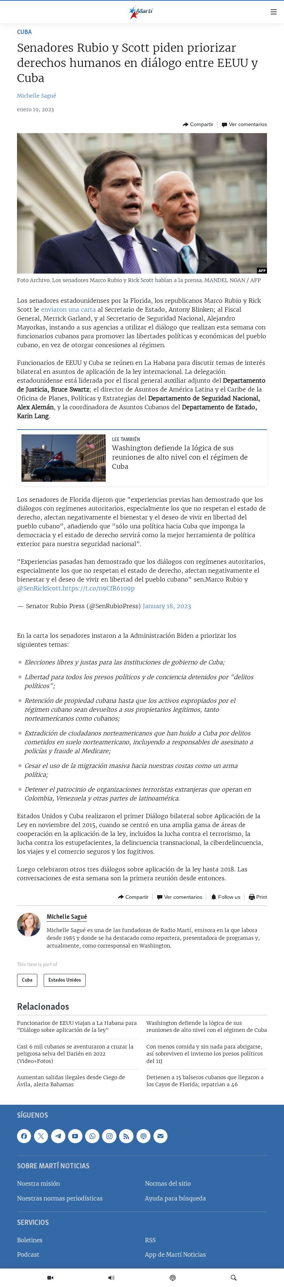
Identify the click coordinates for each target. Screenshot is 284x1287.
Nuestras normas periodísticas (60, 1198)
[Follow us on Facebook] (24, 1136)
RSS (150, 1240)
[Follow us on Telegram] (58, 1136)
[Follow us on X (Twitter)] (41, 1136)
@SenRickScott (39, 588)
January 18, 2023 (167, 606)
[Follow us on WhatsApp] (92, 1136)
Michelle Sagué (36, 95)
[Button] (198, 124)
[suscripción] (160, 1136)
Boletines (30, 1240)
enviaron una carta (68, 309)
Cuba (24, 32)
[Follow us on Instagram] (109, 1136)
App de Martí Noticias (175, 1254)
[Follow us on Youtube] (75, 1136)
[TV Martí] (50, 1278)
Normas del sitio (168, 1183)
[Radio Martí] (111, 1278)
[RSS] (126, 1136)
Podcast (28, 1254)
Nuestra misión (38, 1183)
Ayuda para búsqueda (175, 1198)
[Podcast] (173, 1278)
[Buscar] (234, 1278)
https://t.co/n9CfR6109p (98, 588)
